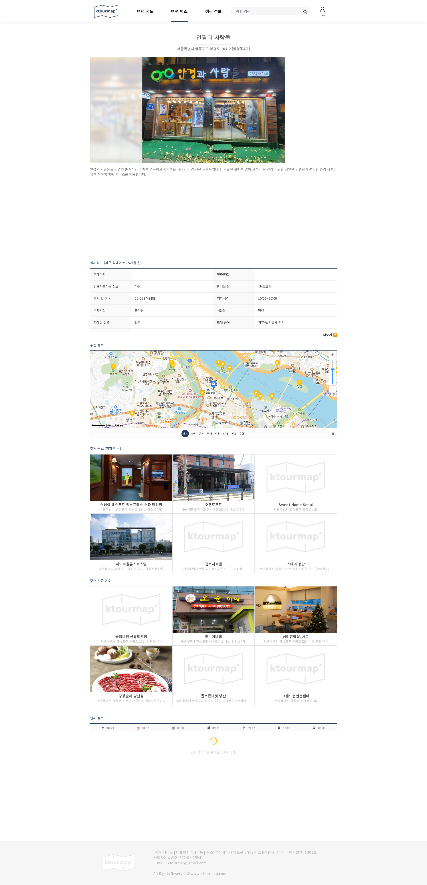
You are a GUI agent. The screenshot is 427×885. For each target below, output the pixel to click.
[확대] (332, 354)
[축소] (332, 389)
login (322, 15)
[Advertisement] (213, 218)
